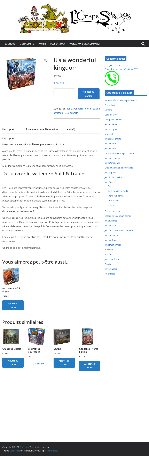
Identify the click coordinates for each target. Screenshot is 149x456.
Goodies (108, 264)
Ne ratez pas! (111, 129)
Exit (109, 186)
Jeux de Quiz (110, 240)
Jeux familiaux (111, 148)
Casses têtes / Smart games (118, 215)
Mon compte (27, 43)
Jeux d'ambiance (112, 162)
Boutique (10, 43)
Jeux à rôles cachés (114, 177)
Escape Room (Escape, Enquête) (120, 153)
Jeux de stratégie (112, 158)
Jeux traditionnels (113, 244)
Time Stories (113, 200)
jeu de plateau (111, 124)
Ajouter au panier (88, 94)
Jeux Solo (109, 182)
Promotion (110, 105)
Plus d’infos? (57, 43)
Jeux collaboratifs (113, 138)
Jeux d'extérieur (112, 259)
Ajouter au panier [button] (13, 305)
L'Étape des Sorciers (114, 119)
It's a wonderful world (79, 108)
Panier (42, 43)
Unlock (111, 205)
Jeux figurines (111, 220)
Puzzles (108, 254)
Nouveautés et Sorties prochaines (121, 100)
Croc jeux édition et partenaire (119, 167)
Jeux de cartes (111, 235)
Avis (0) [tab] (71, 129)
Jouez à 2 (109, 134)
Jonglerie (109, 249)
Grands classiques (113, 211)
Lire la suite (38, 363)
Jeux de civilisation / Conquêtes (119, 230)
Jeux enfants (110, 143)
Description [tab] (8, 129)
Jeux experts (71, 112)
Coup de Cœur (111, 114)
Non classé (110, 273)
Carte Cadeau (111, 268)
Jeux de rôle (110, 225)
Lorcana (108, 109)
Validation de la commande (85, 43)
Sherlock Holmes (115, 195)
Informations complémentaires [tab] (41, 129)
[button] (45, 60)
